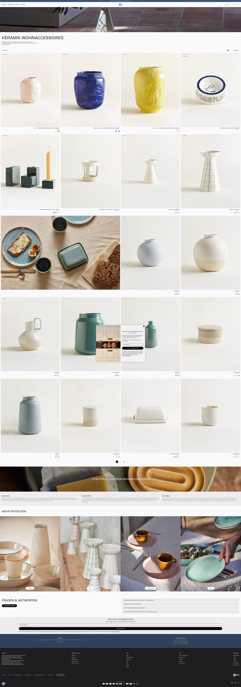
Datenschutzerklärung (126, 355)
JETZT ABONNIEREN (132, 348)
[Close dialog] (143, 326)
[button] (3, 683)
